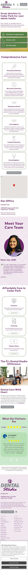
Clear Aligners (3, 520)
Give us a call (10, 40)
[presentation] (11, 459)
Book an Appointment (23, 4)
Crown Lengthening (5, 521)
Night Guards (3, 536)
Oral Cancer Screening (5, 537)
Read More (19, 452)
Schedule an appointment (15, 34)
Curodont (3, 523)
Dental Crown (3, 529)
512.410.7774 (18, 4)
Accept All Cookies (14, 567)
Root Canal (3, 539)
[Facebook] (16, 512)
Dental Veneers (4, 534)
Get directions (11, 45)
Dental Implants (4, 532)
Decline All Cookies (14, 563)
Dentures (2, 525)
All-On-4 (2, 518)
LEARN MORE (21, 403)
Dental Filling (3, 530)
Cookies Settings (14, 558)
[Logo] (6, 4)
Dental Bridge (3, 527)
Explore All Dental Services (14, 172)
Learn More (3, 276)
